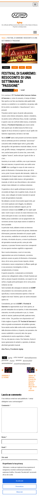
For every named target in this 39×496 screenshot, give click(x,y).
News (28, 67)
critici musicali (18, 357)
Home (4, 38)
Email (4, 447)
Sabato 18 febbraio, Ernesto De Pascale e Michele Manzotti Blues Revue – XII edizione (32, 383)
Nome (4, 437)
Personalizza (19, 486)
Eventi (21, 67)
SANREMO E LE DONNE (6, 376)
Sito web (5, 457)
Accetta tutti (19, 481)
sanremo (18, 360)
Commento (6, 405)
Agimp (19, 22)
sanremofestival (7, 363)
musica (12, 361)
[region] (19, 478)
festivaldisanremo (30, 358)
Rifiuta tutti (19, 492)
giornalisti (5, 360)
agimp (10, 358)
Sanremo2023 (27, 361)
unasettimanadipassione (22, 364)
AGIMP (14, 67)
